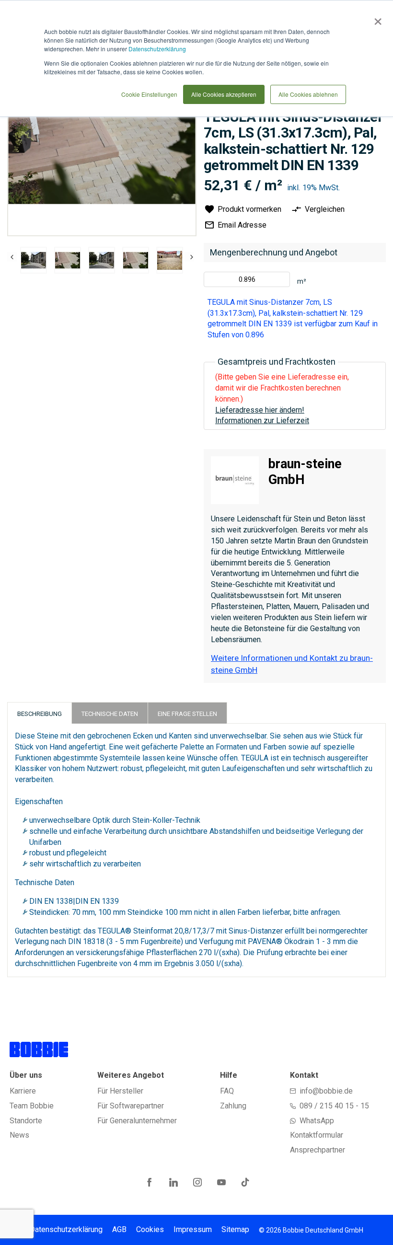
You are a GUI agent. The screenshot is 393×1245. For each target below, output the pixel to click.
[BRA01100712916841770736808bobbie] (33, 260)
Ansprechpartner (317, 1149)
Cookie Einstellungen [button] (149, 94)
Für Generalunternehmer (137, 1120)
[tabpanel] (34, 262)
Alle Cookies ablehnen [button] (308, 94)
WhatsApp (317, 1120)
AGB (119, 1229)
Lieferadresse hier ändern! (259, 410)
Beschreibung (39, 713)
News (19, 1135)
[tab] (39, 713)
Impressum (192, 1229)
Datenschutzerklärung (157, 49)
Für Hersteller (120, 1090)
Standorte (26, 1120)
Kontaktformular (316, 1135)
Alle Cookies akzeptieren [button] (223, 94)
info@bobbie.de (326, 1090)
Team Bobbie (32, 1105)
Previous (12, 257)
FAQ (227, 1090)
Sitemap (235, 1229)
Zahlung (233, 1105)
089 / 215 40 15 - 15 (334, 1105)
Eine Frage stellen (187, 713)
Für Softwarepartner (130, 1105)
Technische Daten (109, 713)
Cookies (150, 1229)
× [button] (376, 18)
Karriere (23, 1090)
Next (189, 257)
